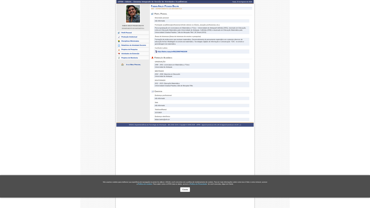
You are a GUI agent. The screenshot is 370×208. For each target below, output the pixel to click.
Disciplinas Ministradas (130, 41)
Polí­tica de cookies (145, 184)
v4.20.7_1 (237, 125)
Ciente (185, 189)
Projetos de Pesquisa (129, 49)
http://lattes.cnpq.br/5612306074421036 (172, 51)
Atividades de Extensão (130, 53)
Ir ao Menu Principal (133, 64)
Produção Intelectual (129, 37)
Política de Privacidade (198, 184)
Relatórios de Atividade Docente (133, 45)
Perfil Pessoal (126, 33)
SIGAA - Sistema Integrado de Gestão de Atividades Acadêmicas (156, 2)
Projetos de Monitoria (129, 58)
